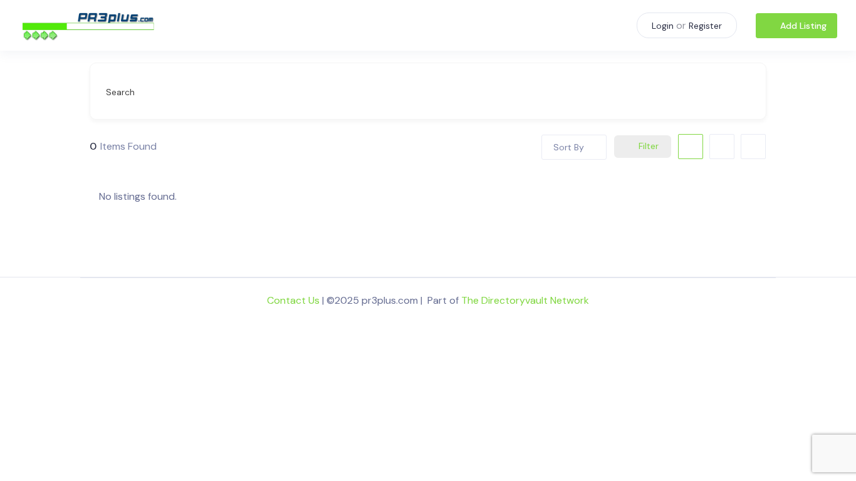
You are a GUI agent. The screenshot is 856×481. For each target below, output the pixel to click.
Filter (649, 146)
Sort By (568, 147)
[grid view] (690, 146)
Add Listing (803, 25)
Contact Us (293, 300)
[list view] (721, 146)
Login (663, 25)
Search (120, 92)
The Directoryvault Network (525, 300)
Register (705, 25)
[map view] (753, 146)
